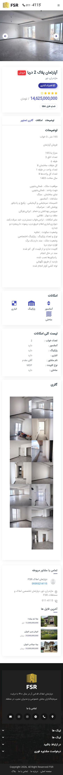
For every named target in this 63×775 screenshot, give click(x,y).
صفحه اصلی (46, 771)
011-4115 (47, 600)
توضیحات (49, 120)
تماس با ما (23, 771)
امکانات (39, 120)
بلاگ (13, 771)
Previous (5, 36)
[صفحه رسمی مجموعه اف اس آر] (27, 716)
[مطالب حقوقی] (18, 716)
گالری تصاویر (27, 120)
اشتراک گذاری (46, 85)
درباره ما (34, 771)
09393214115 (39, 584)
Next (56, 36)
